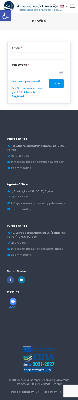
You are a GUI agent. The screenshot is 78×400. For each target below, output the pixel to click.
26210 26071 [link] (19, 243)
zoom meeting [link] (21, 168)
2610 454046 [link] (20, 156)
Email (17, 48)
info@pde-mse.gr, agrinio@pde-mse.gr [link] (38, 203)
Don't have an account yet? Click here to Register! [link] (27, 92)
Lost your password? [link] (26, 81)
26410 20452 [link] (20, 197)
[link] (5, 15)
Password (20, 65)
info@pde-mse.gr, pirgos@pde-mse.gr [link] (37, 249)
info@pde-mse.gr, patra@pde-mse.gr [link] (37, 162)
